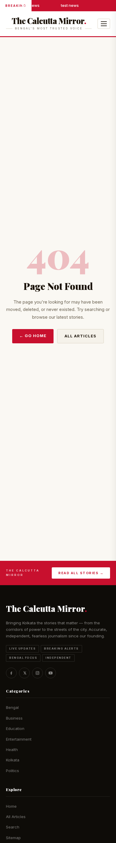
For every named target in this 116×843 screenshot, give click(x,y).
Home (11, 806)
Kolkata (12, 760)
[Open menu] (104, 24)
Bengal (12, 707)
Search (12, 827)
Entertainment (19, 739)
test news (30, 5)
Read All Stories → (81, 573)
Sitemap (13, 837)
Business (14, 718)
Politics (12, 770)
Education (15, 728)
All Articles (80, 336)
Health (12, 749)
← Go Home (32, 335)
